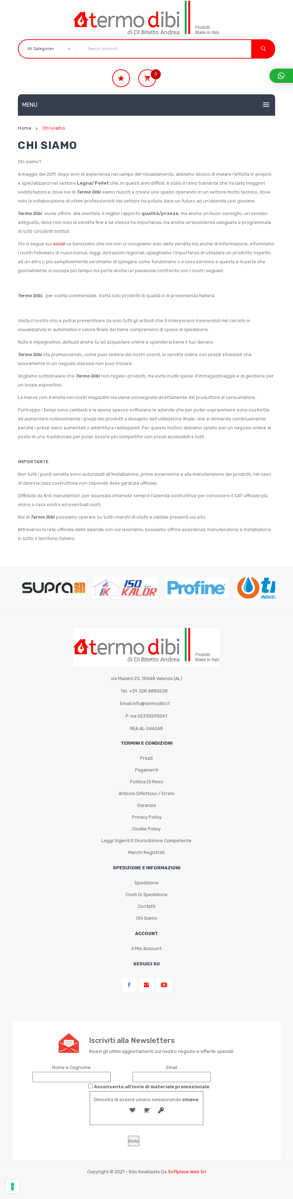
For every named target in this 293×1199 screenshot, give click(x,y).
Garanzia (146, 805)
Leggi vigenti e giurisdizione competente (146, 840)
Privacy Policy (147, 817)
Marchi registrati (146, 852)
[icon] (121, 78)
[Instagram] (146, 985)
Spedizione (146, 882)
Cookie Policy (146, 828)
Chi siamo (146, 918)
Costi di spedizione (147, 894)
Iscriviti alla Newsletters (132, 1040)
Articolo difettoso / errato (147, 793)
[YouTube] (164, 985)
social (59, 243)
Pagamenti (146, 770)
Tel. (144, 691)
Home (25, 128)
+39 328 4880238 (148, 691)
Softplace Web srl (187, 1171)
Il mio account (146, 948)
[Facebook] (129, 985)
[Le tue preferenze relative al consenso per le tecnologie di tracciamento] (12, 1186)
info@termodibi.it (151, 703)
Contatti (146, 906)
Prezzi (146, 758)
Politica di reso (146, 781)
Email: (145, 703)
